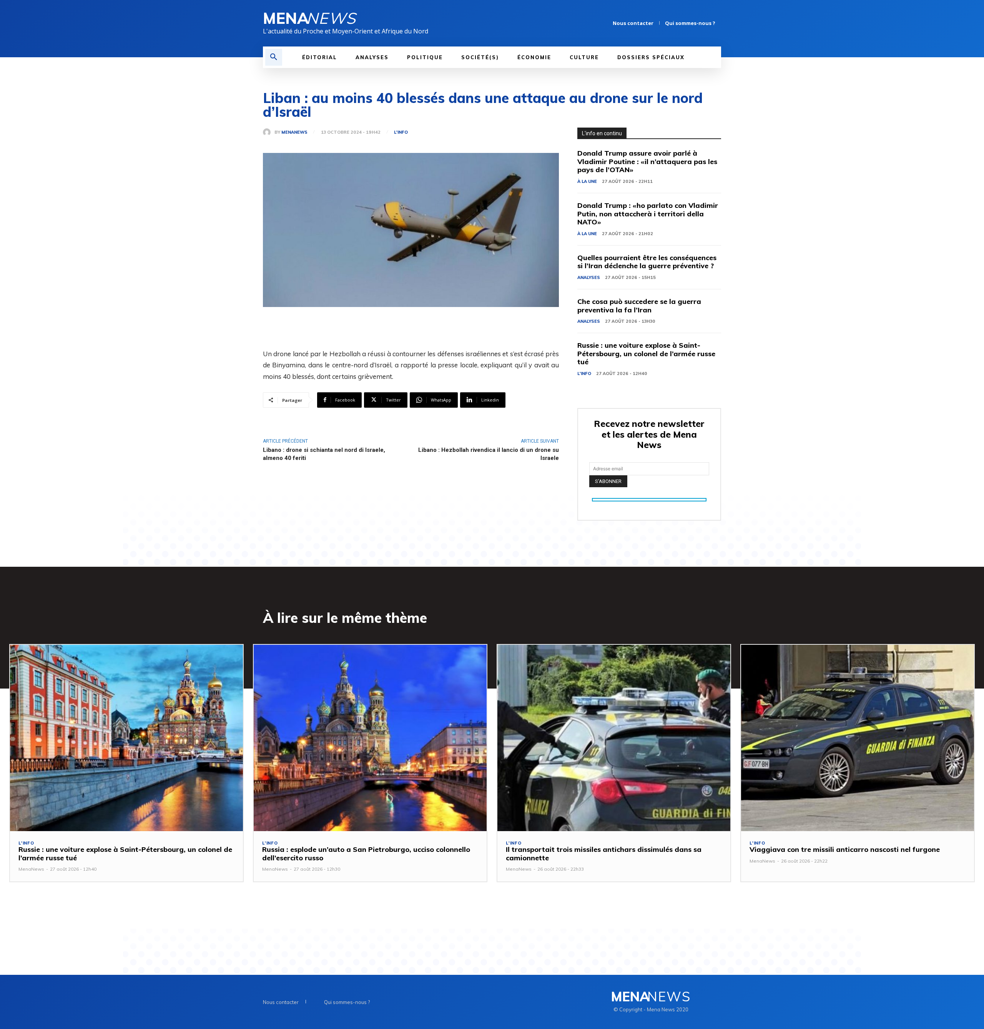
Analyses (588, 277)
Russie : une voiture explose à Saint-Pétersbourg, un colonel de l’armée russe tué (646, 353)
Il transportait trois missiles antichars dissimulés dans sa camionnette (603, 853)
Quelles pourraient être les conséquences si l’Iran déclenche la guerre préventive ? (646, 262)
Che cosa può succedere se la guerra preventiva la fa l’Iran (639, 305)
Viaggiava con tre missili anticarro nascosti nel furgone (845, 849)
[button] (273, 57)
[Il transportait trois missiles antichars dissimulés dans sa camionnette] (613, 738)
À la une (587, 181)
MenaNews (294, 132)
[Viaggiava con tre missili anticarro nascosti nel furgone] (857, 738)
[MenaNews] (268, 132)
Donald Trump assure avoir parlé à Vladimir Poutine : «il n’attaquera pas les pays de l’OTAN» (647, 161)
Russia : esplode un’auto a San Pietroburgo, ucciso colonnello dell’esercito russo (366, 853)
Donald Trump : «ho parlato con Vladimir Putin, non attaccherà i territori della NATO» (647, 213)
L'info (401, 132)
